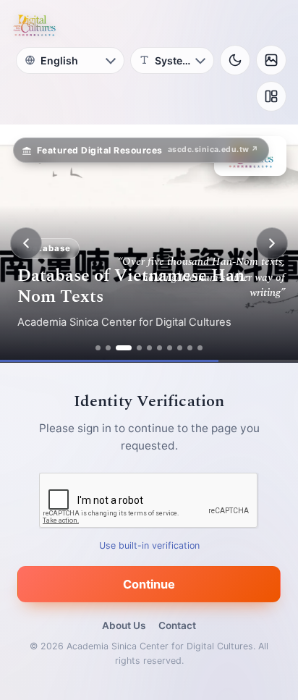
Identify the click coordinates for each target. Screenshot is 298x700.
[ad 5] (149, 347)
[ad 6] (159, 347)
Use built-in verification (149, 545)
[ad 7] (169, 347)
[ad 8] (179, 347)
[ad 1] (98, 347)
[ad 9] (189, 347)
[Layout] (271, 96)
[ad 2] (108, 347)
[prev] (26, 243)
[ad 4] (139, 347)
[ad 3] (124, 347)
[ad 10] (200, 347)
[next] (272, 243)
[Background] (271, 60)
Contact (177, 625)
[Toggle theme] (235, 60)
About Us (123, 625)
